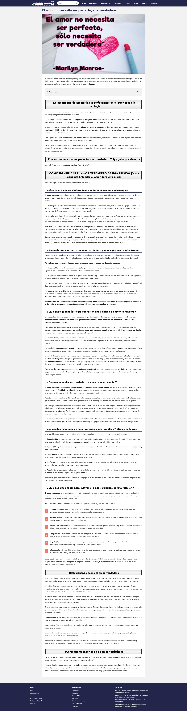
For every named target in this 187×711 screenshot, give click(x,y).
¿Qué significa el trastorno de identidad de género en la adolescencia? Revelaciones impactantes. (130, 705)
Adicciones (75, 691)
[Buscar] (76, 3)
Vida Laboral (76, 706)
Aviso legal (33, 696)
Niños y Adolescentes (78, 696)
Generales (75, 693)
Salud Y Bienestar (77, 704)
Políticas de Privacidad (36, 701)
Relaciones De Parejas (78, 701)
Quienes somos (34, 693)
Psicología (75, 698)
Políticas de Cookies (36, 698)
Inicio (31, 691)
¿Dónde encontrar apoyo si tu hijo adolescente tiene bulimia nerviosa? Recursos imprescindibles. (131, 696)
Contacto (32, 704)
